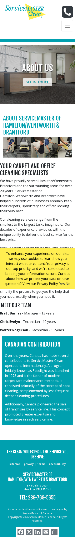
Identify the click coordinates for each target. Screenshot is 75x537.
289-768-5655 (42, 497)
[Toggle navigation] (67, 25)
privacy (29, 464)
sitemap (14, 464)
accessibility (57, 464)
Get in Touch (37, 82)
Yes (62, 283)
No (68, 283)
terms (41, 464)
